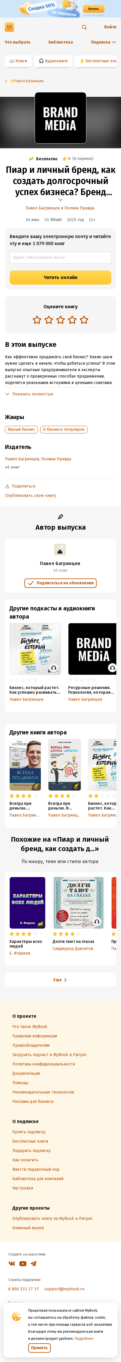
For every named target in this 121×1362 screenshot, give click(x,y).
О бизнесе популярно (64, 429)
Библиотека (60, 42)
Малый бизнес (21, 429)
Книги (21, 60)
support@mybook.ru (64, 1289)
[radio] (37, 319)
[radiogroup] (60, 320)
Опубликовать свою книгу (30, 495)
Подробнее (84, 1339)
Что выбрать (18, 42)
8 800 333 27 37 (23, 1289)
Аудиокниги (56, 60)
